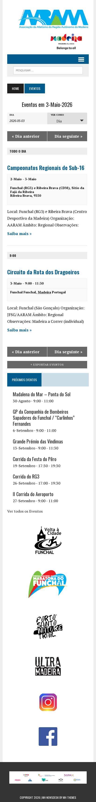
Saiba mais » (19, 233)
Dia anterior (25, 136)
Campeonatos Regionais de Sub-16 (45, 168)
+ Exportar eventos (47, 364)
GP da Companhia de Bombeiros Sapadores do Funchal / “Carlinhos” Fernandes (44, 417)
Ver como (57, 115)
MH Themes (69, 797)
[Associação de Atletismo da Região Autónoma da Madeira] (48, 19)
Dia (12, 115)
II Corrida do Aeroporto (33, 494)
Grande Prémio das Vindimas (38, 441)
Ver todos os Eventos (25, 511)
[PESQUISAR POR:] (47, 69)
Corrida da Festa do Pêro (34, 458)
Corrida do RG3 (26, 476)
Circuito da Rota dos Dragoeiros (43, 272)
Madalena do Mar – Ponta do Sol (41, 394)
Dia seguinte (68, 136)
